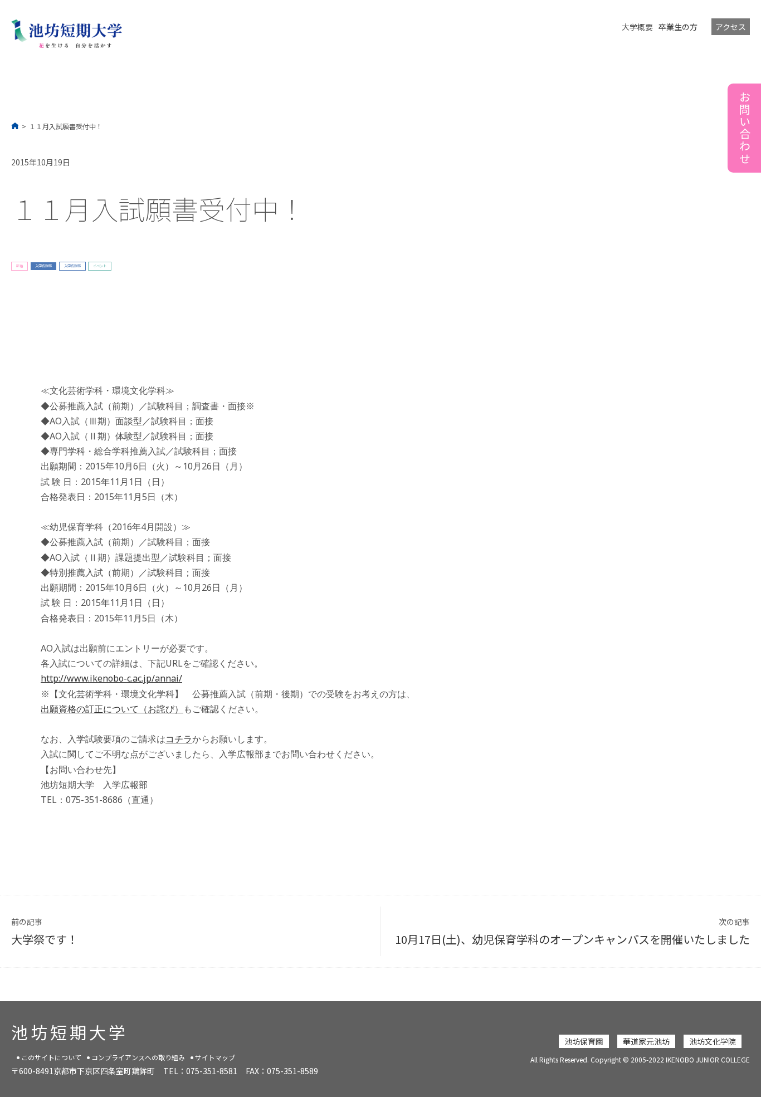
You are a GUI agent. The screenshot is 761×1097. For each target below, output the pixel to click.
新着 (19, 265)
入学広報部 (43, 265)
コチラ (178, 739)
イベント (99, 265)
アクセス (730, 26)
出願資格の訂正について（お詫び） (112, 709)
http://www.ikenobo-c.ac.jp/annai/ (111, 678)
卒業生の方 (677, 26)
